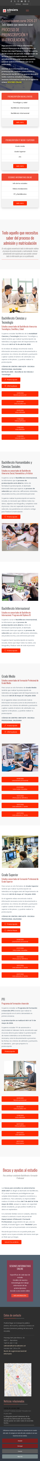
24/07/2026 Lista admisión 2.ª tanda (20, 814)
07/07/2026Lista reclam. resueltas (20, 949)
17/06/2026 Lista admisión (20, 428)
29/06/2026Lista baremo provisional (20, 779)
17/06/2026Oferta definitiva (20, 420)
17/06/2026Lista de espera (20, 437)
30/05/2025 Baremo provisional (20, 1099)
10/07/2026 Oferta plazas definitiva (20, 797)
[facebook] (11, 1)
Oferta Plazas (12, 930)
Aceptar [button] (20, 1441)
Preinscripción (12, 380)
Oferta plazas (12, 386)
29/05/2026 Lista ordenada (20, 411)
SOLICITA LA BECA (11, 1242)
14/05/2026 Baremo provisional (20, 394)
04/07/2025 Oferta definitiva (20, 1125)
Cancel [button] (20, 1451)
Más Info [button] (20, 1456)
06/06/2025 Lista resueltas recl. (20, 1108)
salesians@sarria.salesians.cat (15, 1346)
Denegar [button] (20, 1446)
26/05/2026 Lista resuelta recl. (20, 402)
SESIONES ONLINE (14, 82)
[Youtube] (22, 1)
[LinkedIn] (25, 1)
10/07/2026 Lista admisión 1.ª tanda (20, 805)
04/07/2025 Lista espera (20, 1142)
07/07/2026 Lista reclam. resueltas (20, 788)
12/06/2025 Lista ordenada (20, 1116)
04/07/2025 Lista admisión (20, 1134)
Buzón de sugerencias (12, 1351)
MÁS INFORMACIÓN (20, 1296)
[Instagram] (18, 1)
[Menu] (27, 10)
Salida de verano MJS (12, 1408)
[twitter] (15, 1)
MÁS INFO (20, 122)
